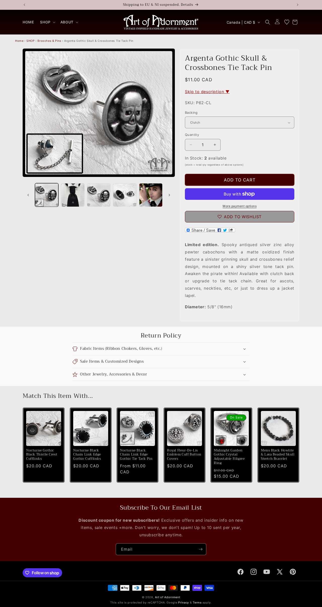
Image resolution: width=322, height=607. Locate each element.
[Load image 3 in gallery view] (98, 195)
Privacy (183, 602)
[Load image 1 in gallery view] (46, 195)
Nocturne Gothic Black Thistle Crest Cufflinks (41, 454)
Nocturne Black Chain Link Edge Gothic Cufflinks (87, 454)
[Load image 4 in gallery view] (124, 195)
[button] (47, 22)
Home (19, 41)
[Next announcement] (297, 5)
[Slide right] (169, 195)
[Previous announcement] (24, 5)
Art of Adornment (167, 597)
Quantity (192, 135)
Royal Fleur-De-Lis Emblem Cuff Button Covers (184, 454)
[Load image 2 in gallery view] (72, 195)
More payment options (240, 206)
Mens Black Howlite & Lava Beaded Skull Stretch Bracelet (277, 454)
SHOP (30, 41)
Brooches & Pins (49, 41)
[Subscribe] (200, 549)
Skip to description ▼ (207, 91)
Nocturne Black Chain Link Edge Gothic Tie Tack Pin (136, 454)
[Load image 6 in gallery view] (151, 195)
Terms (197, 602)
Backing (191, 112)
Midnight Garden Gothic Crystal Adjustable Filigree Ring (229, 456)
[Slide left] (28, 195)
